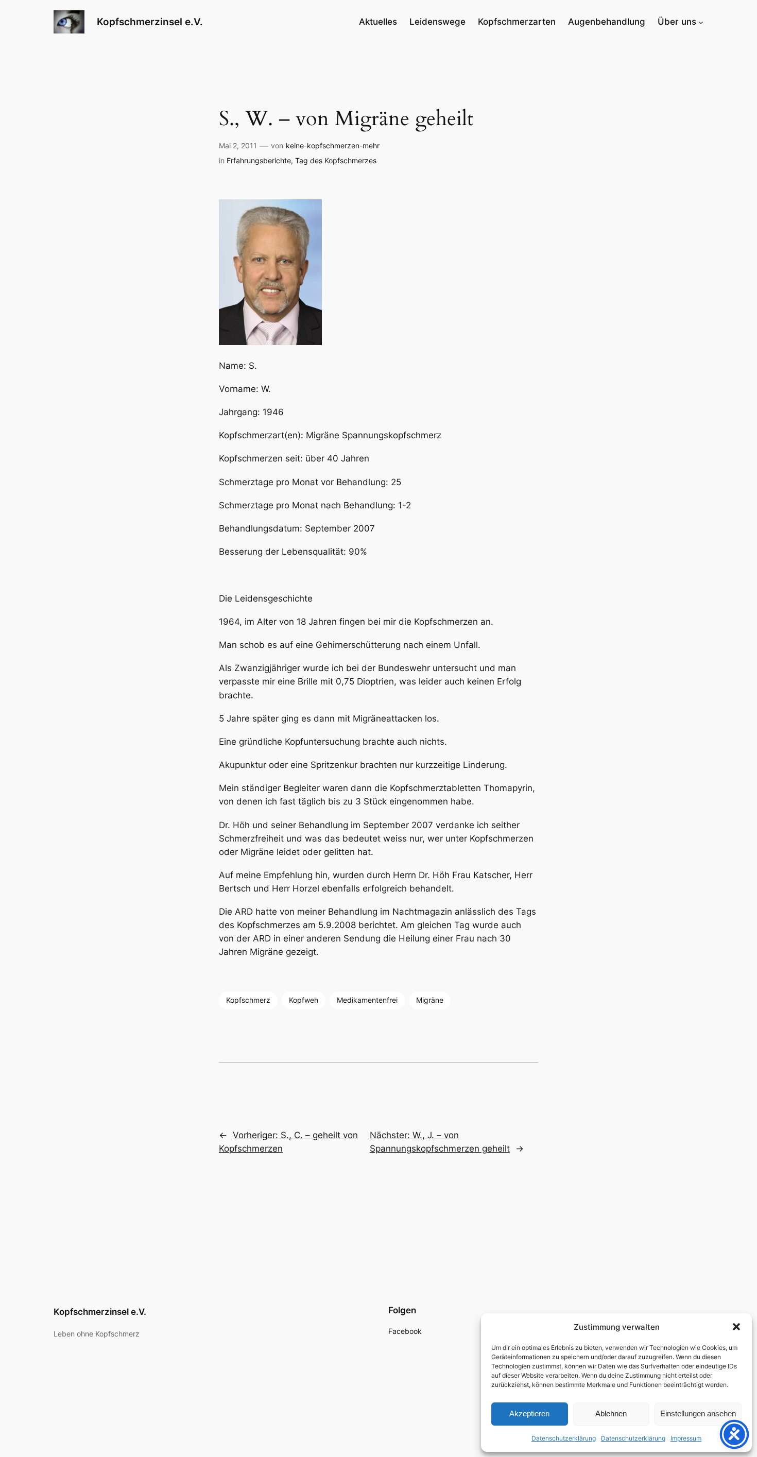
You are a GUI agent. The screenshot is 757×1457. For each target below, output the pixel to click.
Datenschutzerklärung (563, 1438)
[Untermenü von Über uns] (700, 21)
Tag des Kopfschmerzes (335, 160)
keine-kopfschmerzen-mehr (333, 145)
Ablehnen (611, 1413)
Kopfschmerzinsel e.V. (150, 21)
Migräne (429, 1000)
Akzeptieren (529, 1413)
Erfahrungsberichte (259, 160)
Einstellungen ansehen (698, 1413)
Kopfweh (303, 1000)
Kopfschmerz (248, 1000)
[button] (736, 1327)
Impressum (685, 1438)
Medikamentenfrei (367, 1000)
